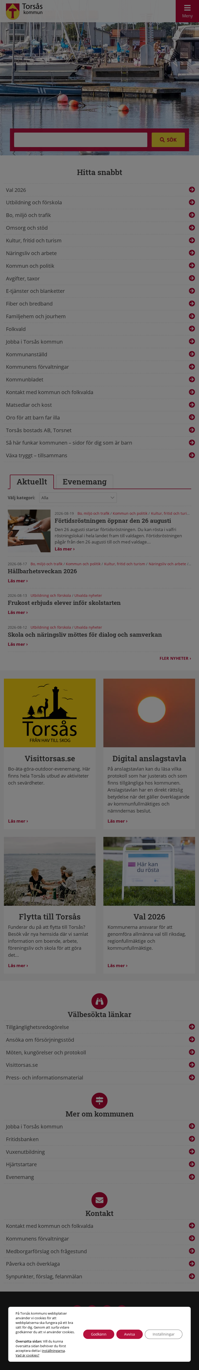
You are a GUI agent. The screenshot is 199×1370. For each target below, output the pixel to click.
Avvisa (129, 1334)
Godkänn (98, 1334)
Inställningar (164, 1334)
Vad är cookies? (27, 1355)
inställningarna (53, 1350)
